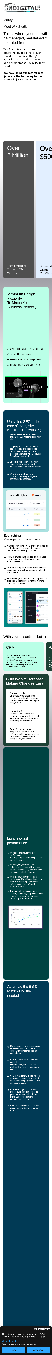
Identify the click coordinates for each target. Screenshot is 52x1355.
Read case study (22, 456)
